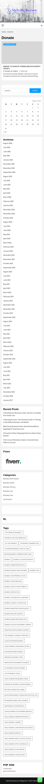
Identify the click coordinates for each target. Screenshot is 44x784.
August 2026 (7, 143)
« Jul (4, 132)
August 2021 (7, 363)
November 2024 (9, 214)
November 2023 (9, 259)
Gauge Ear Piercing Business (14, 641)
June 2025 (7, 185)
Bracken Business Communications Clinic (18, 554)
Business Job (8, 491)
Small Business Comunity (13, 722)
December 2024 (9, 209)
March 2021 (7, 383)
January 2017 (8, 400)
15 (33, 116)
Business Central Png (12, 592)
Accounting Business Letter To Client (17, 549)
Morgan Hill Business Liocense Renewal (18, 684)
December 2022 (9, 305)
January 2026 (8, 160)
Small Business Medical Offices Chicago (18, 738)
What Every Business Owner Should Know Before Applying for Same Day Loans (21, 427)
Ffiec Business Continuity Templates (17, 635)
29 (33, 124)
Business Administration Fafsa (15, 565)
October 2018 (8, 396)
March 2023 (7, 292)
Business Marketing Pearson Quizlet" (17, 608)
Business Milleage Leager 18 (14, 614)
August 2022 (7, 321)
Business (7, 559)
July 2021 (6, 367)
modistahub (7, 769)
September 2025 (9, 172)
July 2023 (6, 276)
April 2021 (6, 379)
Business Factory (9, 487)
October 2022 (8, 313)
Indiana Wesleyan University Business (17, 662)
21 (27, 120)
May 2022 (6, 334)
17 (6, 120)
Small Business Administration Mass (17, 717)
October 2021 (8, 354)
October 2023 (8, 263)
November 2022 (9, 309)
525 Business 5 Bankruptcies (29, 543)
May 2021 (6, 375)
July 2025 (6, 180)
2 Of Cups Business (11, 543)
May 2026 (6, 156)
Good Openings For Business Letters (17, 646)
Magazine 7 (24, 781)
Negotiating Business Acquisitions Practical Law (21, 695)
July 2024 (6, 226)
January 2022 (8, 350)
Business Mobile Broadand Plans (16, 619)
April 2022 (6, 338)
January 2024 (8, 251)
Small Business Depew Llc (13, 733)
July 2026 (6, 147)
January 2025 (8, 205)
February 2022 (8, 346)
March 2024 (7, 243)
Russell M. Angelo (11, 71)
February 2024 (8, 247)
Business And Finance (11, 479)
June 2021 (7, 371)
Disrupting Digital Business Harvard (17, 630)
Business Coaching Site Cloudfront (16, 597)
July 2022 (6, 325)
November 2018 (9, 392)
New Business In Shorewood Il (15, 706)
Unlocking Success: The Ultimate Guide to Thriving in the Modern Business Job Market (22, 421)
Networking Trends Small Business (16, 700)
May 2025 (6, 189)
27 (22, 124)
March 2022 (7, 342)
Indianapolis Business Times (14, 657)
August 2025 (7, 176)
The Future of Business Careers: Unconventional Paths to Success (20, 441)
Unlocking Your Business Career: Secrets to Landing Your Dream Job (22, 414)
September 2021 (9, 359)
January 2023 (8, 301)
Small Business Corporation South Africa (19, 728)
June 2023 (7, 280)
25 (11, 124)
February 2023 (8, 296)
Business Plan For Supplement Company (18, 625)
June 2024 (7, 230)
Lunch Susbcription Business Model (16, 679)
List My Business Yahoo (12, 673)
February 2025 (8, 201)
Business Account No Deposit (23, 559)
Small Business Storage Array (15, 755)
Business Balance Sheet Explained (16, 570)
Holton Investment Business (14, 652)
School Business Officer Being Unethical (18, 711)
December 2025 (9, 164)
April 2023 (6, 288)
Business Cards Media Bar (13, 581)
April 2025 (6, 193)
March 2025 (7, 197)
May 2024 (6, 234)
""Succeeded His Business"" (13, 532)
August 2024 (7, 222)
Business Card (34, 570)
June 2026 (7, 151)
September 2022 (9, 317)
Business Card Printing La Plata (15, 576)
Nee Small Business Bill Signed (15, 690)
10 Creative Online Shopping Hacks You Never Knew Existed (22, 434)
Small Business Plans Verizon (14, 749)
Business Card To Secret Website (16, 587)
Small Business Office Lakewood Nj (16, 744)
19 (16, 120)
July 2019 (6, 388)
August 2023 (7, 272)
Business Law (8, 495)
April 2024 (6, 238)
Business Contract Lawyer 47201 (15, 603)
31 (6, 128)
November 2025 (9, 168)
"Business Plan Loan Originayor (15, 538)
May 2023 (6, 284)
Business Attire (9, 44)
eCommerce (7, 499)
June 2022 (7, 330)
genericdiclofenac (9, 771)
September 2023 (9, 267)
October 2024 (8, 218)
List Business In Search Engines (15, 668)
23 (38, 120)
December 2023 (9, 255)
